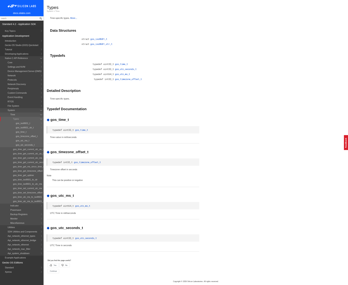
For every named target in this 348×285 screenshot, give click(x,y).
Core (10, 62)
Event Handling (15, 97)
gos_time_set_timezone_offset (27, 192)
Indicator (14, 206)
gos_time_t (21, 132)
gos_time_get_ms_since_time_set (28, 166)
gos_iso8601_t (23, 123)
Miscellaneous (17, 223)
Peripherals (13, 88)
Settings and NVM (16, 67)
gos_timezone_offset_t (27, 136)
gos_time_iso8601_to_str (25, 179)
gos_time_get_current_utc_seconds (28, 162)
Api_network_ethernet (18, 245)
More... (73, 18)
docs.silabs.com (21, 13)
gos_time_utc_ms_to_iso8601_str (28, 201)
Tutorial (8, 49)
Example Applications (15, 258)
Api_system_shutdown (18, 253)
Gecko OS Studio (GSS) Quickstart (21, 45)
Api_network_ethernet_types (21, 236)
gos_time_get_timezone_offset (28, 171)
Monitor (14, 219)
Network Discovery (17, 84)
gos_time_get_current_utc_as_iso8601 (28, 149)
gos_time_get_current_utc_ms (27, 158)
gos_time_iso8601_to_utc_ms (27, 184)
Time (12, 114)
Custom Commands (17, 93)
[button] (346, 142)
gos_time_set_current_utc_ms (27, 188)
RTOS (11, 101)
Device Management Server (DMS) (24, 71)
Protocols (12, 80)
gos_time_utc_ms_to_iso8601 (27, 197)
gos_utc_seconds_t (25, 145)
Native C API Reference (16, 58)
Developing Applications (16, 54)
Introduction (10, 41)
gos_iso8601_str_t (25, 127)
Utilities (11, 227)
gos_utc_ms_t (22, 140)
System (11, 110)
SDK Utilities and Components (22, 232)
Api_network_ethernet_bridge (22, 240)
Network (12, 75)
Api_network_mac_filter (19, 249)
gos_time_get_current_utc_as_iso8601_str (28, 153)
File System (13, 106)
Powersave (15, 210)
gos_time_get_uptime (23, 175)
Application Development (15, 36)
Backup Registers (18, 214)
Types (16, 119)
